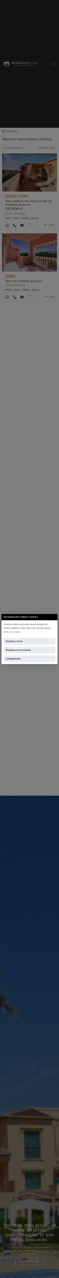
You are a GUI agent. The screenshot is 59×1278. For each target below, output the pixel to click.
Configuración (13, 659)
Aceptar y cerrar (14, 641)
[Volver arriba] (55, 1274)
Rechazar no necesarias (18, 650)
